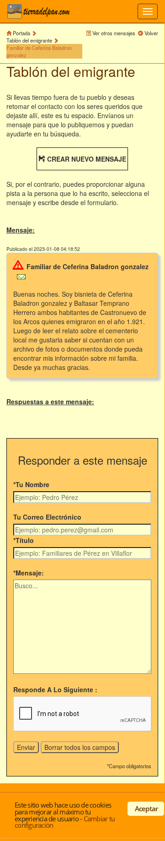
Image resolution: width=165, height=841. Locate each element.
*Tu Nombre (31, 484)
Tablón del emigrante (29, 40)
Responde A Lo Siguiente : (55, 689)
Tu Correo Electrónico (47, 516)
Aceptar (146, 808)
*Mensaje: (28, 572)
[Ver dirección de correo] (21, 275)
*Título (23, 540)
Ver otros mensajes (113, 33)
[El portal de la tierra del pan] (41, 11)
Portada (21, 33)
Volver (151, 33)
